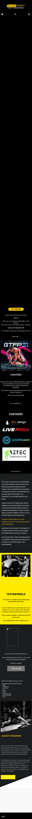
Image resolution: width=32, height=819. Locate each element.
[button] (29, 14)
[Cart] (2, 14)
